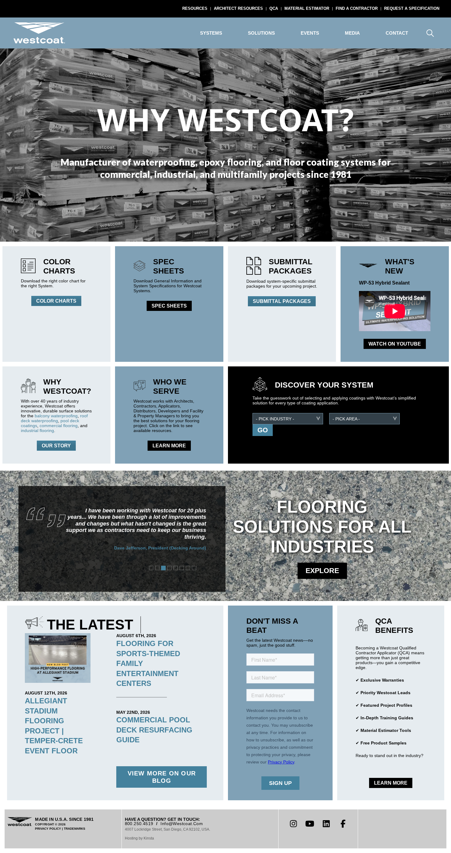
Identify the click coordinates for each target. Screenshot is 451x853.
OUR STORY (56, 445)
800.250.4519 (139, 823)
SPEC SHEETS (169, 305)
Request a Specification (411, 8)
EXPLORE (322, 571)
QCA (273, 8)
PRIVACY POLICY (48, 828)
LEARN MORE (169, 445)
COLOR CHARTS (56, 301)
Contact (397, 33)
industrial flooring (37, 430)
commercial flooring (59, 425)
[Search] (430, 32)
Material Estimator (306, 8)
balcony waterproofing (56, 415)
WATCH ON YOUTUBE (394, 343)
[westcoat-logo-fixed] (39, 32)
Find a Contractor (357, 8)
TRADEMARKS (74, 828)
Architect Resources (238, 8)
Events (310, 33)
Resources (194, 8)
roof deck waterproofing (54, 418)
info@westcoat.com (181, 823)
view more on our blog (162, 777)
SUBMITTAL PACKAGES (282, 301)
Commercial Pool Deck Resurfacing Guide (154, 730)
